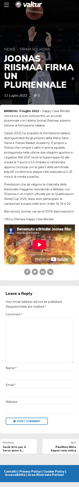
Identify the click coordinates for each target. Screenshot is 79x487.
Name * (11, 368)
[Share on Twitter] (35, 272)
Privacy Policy (30, 471)
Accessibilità (15, 475)
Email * (10, 385)
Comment (14, 314)
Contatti (10, 471)
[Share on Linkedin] (43, 272)
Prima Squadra (35, 49)
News (9, 49)
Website (11, 402)
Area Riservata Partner (46, 475)
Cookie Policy (53, 471)
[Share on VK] (50, 272)
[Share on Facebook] (27, 272)
